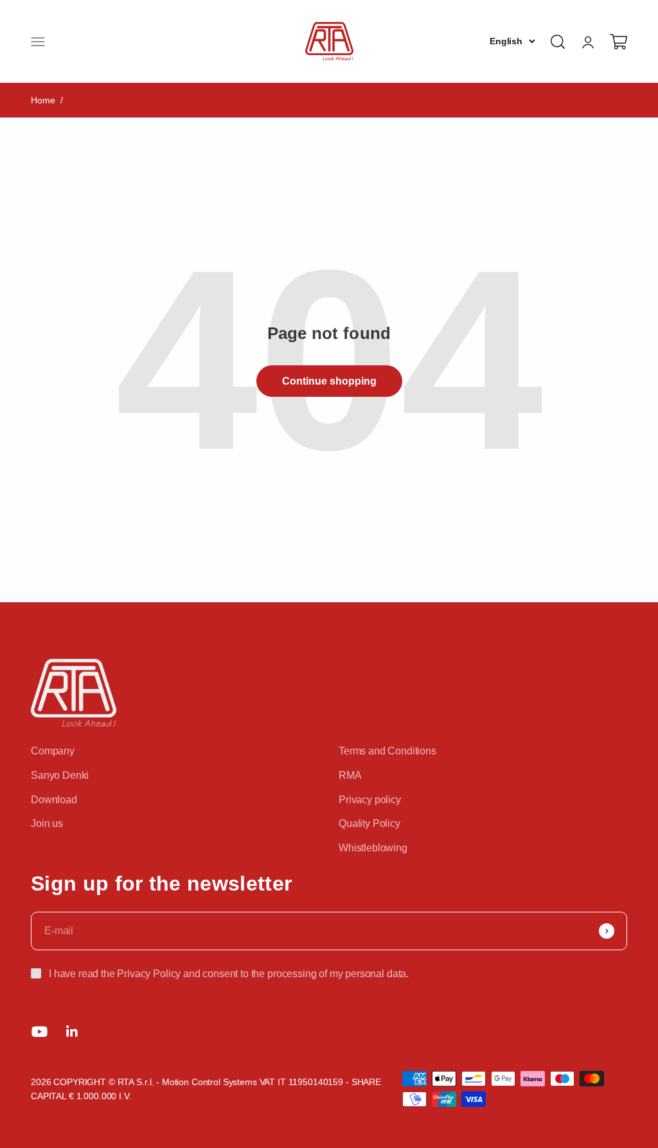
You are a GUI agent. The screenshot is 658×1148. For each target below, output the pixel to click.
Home (43, 100)
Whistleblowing (373, 847)
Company (53, 750)
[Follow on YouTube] (39, 1031)
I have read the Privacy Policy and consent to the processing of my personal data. (229, 973)
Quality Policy (369, 823)
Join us (47, 823)
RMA (350, 775)
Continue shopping (329, 381)
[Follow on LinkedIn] (72, 1031)
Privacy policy (370, 799)
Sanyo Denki (60, 775)
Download (54, 799)
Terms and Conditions (387, 750)
